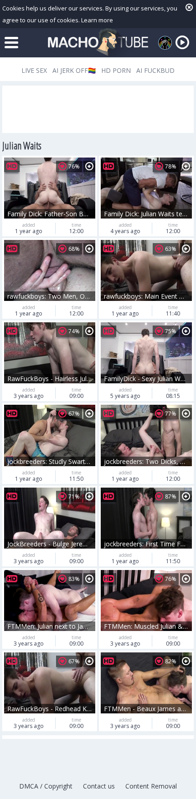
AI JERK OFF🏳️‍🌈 (74, 70)
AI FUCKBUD (155, 70)
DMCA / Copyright (45, 786)
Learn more (97, 20)
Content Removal (151, 786)
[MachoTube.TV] (98, 42)
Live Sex (34, 70)
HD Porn (116, 70)
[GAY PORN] (165, 43)
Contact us (99, 786)
